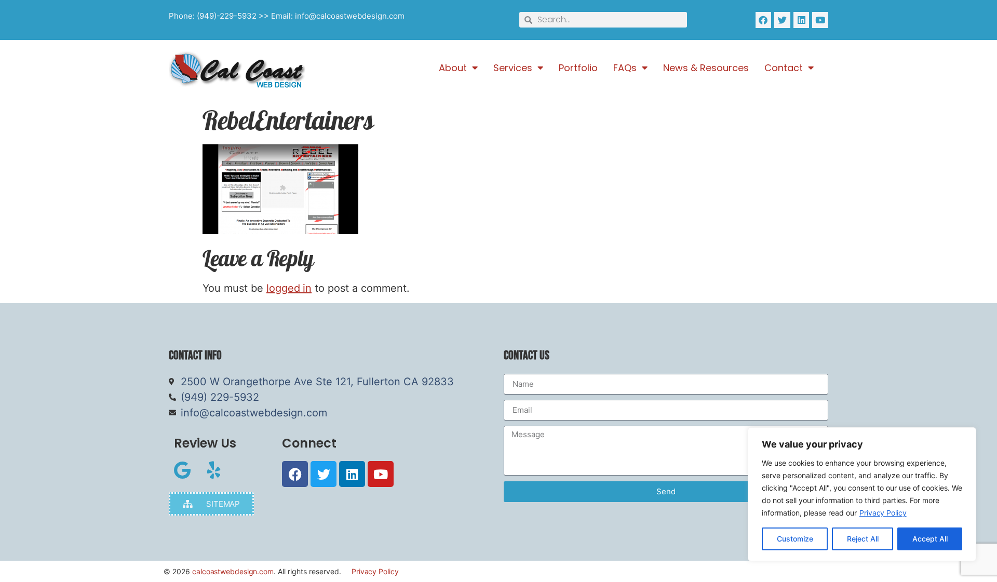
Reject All (863, 538)
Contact (783, 68)
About (453, 68)
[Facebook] (764, 20)
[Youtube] (820, 20)
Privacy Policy (883, 512)
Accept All (930, 538)
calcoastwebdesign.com (233, 571)
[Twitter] (782, 20)
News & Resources (706, 68)
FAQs (625, 68)
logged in (289, 288)
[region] (862, 494)
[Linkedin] (801, 20)
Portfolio (578, 68)
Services (512, 68)
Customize (795, 538)
